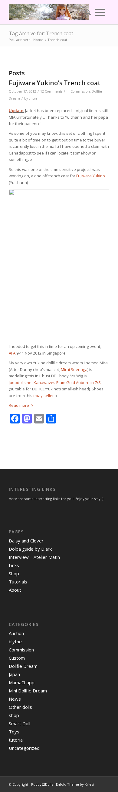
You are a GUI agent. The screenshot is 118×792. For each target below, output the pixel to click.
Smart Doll (19, 723)
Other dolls (20, 707)
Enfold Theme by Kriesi (75, 784)
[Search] (86, 12)
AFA (12, 353)
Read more (19, 405)
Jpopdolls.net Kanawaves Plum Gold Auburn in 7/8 (54, 382)
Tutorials (18, 582)
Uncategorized (24, 748)
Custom (17, 658)
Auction (16, 633)
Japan (14, 674)
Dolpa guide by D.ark (30, 549)
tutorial (16, 740)
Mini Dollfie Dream (28, 691)
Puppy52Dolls (42, 784)
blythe (15, 641)
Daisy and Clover (26, 541)
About (15, 590)
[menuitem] (86, 12)
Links (14, 565)
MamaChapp (21, 682)
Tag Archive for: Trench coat (41, 33)
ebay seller (43, 395)
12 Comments (51, 91)
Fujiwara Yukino (90, 175)
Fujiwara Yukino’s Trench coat (54, 83)
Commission (80, 91)
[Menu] (100, 12)
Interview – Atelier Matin (34, 557)
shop (14, 715)
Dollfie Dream (23, 666)
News (15, 699)
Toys (14, 732)
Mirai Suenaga (74, 369)
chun (33, 98)
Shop (14, 573)
